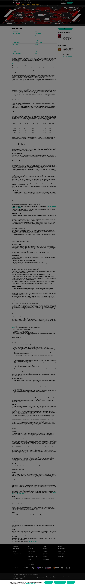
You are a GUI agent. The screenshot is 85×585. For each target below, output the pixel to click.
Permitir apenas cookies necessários (60, 582)
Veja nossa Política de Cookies (31, 583)
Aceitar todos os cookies (70, 582)
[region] (42, 582)
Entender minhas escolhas (48, 582)
